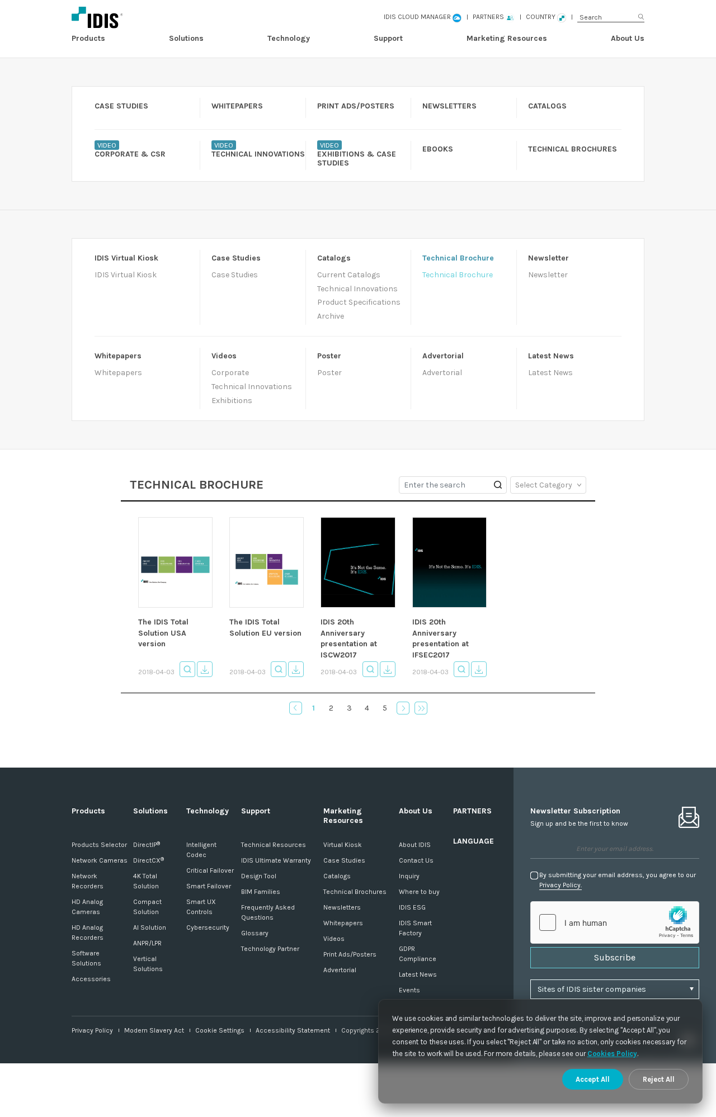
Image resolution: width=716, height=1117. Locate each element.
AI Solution (149, 927)
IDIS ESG (412, 907)
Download (205, 669)
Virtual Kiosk (342, 845)
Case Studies (234, 275)
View (187, 669)
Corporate (230, 372)
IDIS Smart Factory (415, 928)
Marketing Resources (507, 38)
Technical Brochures (355, 892)
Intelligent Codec (201, 850)
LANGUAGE (473, 841)
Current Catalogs (348, 275)
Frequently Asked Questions (268, 912)
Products (88, 38)
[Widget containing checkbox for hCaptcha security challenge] (614, 922)
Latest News (550, 372)
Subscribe (614, 957)
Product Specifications (359, 302)
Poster (329, 372)
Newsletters (342, 907)
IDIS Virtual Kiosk (126, 275)
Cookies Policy (612, 1053)
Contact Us (416, 860)
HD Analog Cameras (87, 907)
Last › (420, 708)
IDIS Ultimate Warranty (276, 860)
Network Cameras (100, 860)
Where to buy (419, 892)
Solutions (186, 38)
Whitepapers (118, 372)
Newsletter (548, 275)
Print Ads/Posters (349, 954)
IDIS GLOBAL (151, 17)
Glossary (254, 933)
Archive (330, 316)
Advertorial (442, 372)
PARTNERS (472, 811)
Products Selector (99, 845)
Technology (288, 38)
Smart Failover (208, 886)
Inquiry (409, 876)
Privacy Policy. (560, 885)
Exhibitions (231, 400)
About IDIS (415, 845)
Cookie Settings (219, 1030)
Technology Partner (270, 949)
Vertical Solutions (148, 964)
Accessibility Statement (293, 1030)
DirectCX (148, 860)
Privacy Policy (92, 1030)
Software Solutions (86, 958)
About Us (627, 38)
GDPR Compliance (417, 954)
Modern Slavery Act (154, 1030)
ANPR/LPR (147, 943)
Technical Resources (273, 845)
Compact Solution (147, 907)
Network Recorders (87, 881)
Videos (334, 939)
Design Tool (258, 876)
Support (388, 38)
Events (409, 990)
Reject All (659, 1079)
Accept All (593, 1079)
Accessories (91, 979)
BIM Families (260, 892)
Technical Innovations (357, 289)
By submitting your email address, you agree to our (617, 880)
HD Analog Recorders (87, 932)
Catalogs (337, 876)
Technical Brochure (457, 275)
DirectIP (146, 845)
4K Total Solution (146, 881)
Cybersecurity (207, 927)
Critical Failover (210, 870)
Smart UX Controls (201, 907)
